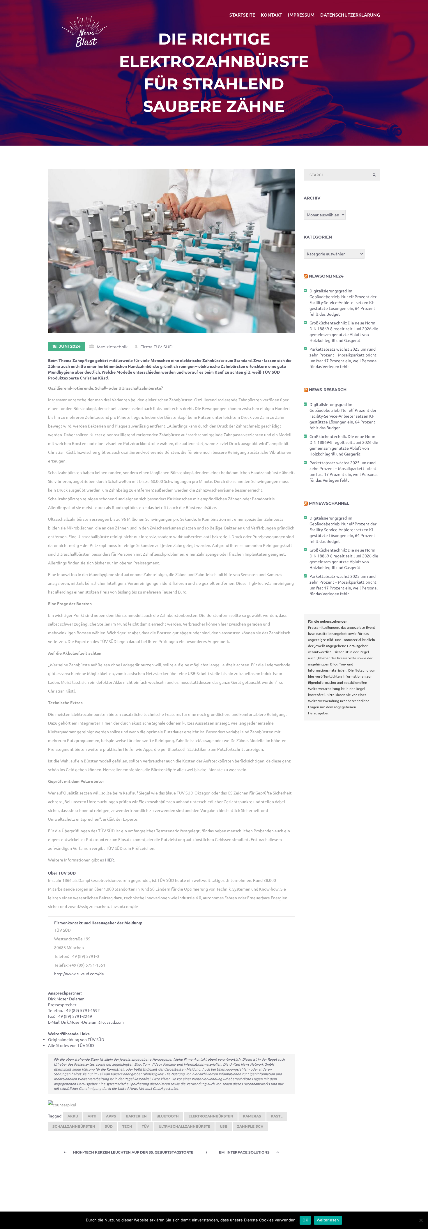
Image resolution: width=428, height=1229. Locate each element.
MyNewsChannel (329, 503)
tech (127, 1126)
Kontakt (271, 14)
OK (305, 1220)
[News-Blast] (84, 28)
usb (223, 1126)
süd (109, 1126)
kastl (276, 1116)
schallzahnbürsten (73, 1126)
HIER (109, 859)
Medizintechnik (112, 346)
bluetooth (167, 1116)
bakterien (136, 1116)
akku (73, 1116)
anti (92, 1116)
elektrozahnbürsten (210, 1116)
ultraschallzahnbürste (184, 1126)
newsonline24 (326, 276)
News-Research (327, 389)
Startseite (242, 14)
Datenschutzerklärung (350, 14)
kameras (252, 1116)
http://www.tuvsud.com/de (79, 973)
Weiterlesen (328, 1220)
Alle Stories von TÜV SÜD (71, 1045)
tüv (145, 1126)
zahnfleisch (250, 1126)
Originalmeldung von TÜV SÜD (76, 1039)
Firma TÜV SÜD (156, 346)
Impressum (301, 14)
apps (111, 1116)
